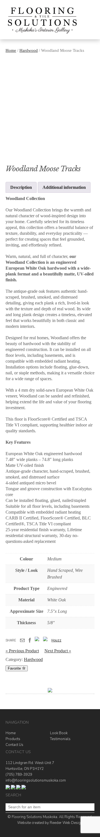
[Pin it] (45, 640)
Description (21, 187)
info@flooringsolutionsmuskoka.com (36, 780)
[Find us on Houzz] (13, 788)
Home (11, 50)
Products (13, 738)
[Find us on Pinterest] (23, 788)
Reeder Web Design (66, 822)
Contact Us (14, 744)
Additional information (64, 187)
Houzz (56, 640)
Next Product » (57, 650)
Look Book (59, 733)
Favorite (15, 668)
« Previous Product (22, 650)
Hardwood (28, 50)
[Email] (22, 643)
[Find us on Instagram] (18, 788)
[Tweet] (37, 640)
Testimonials (60, 738)
